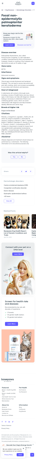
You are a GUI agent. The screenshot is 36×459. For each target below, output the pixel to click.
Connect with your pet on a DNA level (18, 248)
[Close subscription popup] (23, 448)
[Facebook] (2, 421)
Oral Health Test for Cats (9, 397)
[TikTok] (12, 421)
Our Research (23, 392)
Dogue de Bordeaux (8, 110)
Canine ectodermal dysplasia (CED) (16, 185)
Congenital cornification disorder (15, 188)
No (22, 157)
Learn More (18, 254)
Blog (20, 407)
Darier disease (9, 191)
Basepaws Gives (6, 409)
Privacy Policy (8, 454)
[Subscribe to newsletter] (32, 455)
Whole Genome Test (8, 399)
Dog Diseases (9, 10)
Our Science (22, 390)
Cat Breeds (22, 409)
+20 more (7, 196)
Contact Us (5, 413)
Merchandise (5, 401)
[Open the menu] (5, 3)
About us (4, 407)
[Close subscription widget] (33, 444)
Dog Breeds (22, 411)
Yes (14, 157)
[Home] (2, 10)
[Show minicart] (33, 3)
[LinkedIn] (9, 421)
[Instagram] (5, 421)
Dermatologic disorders (24, 10)
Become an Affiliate (7, 415)
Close (20, 454)
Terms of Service (6, 425)
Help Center (5, 411)
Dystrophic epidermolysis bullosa (15, 193)
